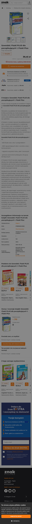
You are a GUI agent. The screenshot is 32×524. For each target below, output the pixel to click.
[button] (16, 521)
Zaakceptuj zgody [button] (16, 516)
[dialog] (16, 513)
